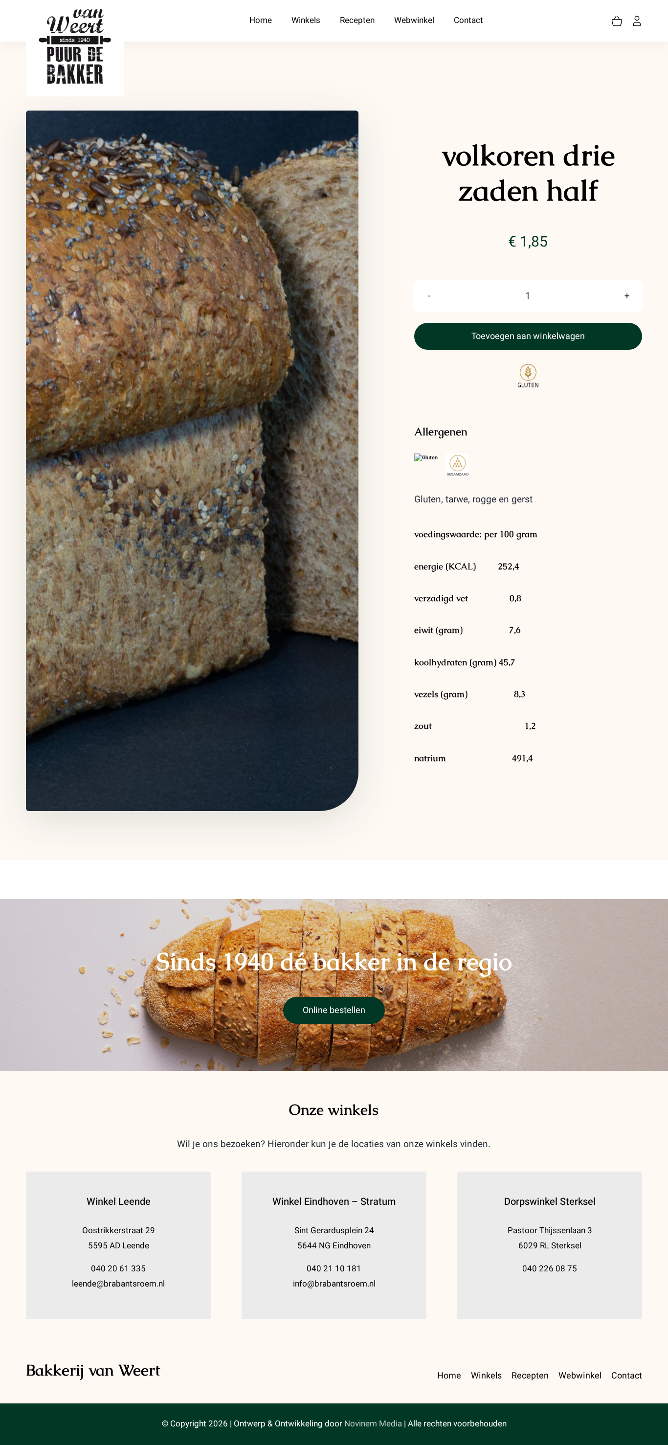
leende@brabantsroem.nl (118, 1284)
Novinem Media (373, 1424)
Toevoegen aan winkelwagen (528, 336)
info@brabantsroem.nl (334, 1284)
